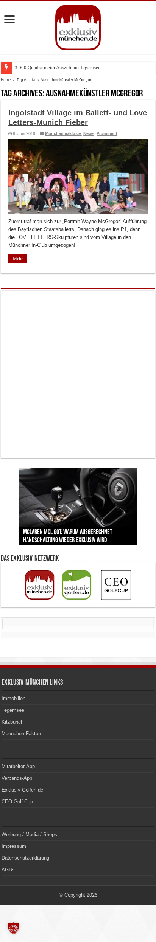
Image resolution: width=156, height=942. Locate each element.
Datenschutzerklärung (25, 858)
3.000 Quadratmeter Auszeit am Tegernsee (57, 67)
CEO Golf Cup (17, 801)
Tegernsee (13, 710)
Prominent (107, 133)
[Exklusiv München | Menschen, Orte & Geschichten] (78, 26)
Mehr (18, 258)
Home (6, 79)
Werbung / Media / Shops (29, 834)
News (88, 133)
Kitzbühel (12, 722)
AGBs (8, 869)
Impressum (14, 846)
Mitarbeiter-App (18, 766)
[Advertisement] (78, 374)
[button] (13, 928)
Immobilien (13, 698)
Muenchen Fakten (21, 733)
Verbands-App (17, 778)
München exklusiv (63, 133)
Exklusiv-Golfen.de (22, 790)
